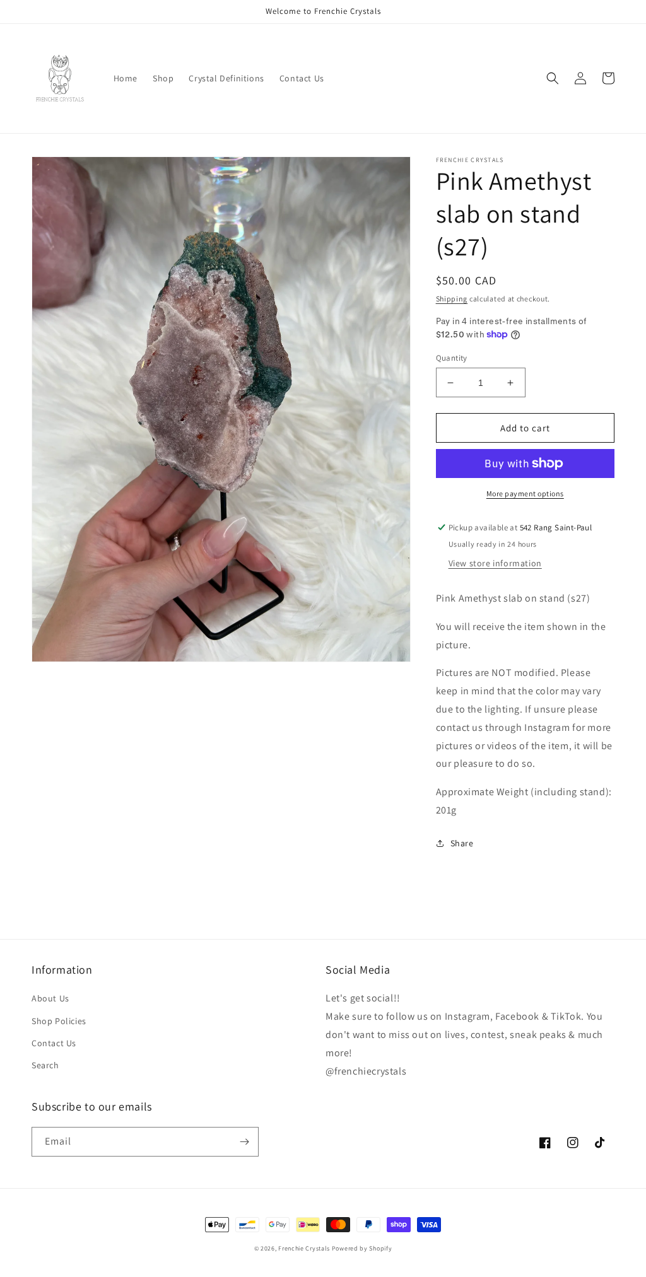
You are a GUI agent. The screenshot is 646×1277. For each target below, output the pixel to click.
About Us (50, 998)
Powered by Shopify (362, 1248)
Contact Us (54, 1043)
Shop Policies (59, 1021)
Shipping (452, 298)
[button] (553, 78)
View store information (495, 563)
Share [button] (462, 843)
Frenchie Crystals (304, 1248)
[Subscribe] (244, 1142)
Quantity (451, 358)
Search (45, 1065)
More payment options (525, 493)
